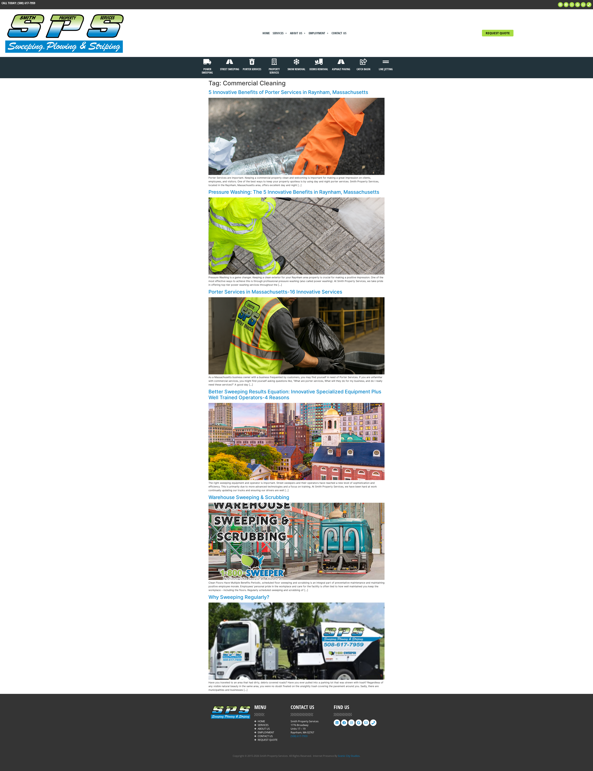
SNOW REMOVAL (296, 69)
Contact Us (339, 33)
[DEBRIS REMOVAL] (319, 62)
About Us (296, 33)
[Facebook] (566, 4)
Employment (317, 33)
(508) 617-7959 (26, 3)
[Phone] (589, 4)
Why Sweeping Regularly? (238, 597)
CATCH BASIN (363, 69)
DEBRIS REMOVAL (318, 69)
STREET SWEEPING (229, 69)
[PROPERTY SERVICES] (274, 62)
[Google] (577, 4)
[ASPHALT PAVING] (341, 62)
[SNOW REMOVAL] (296, 62)
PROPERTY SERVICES (274, 70)
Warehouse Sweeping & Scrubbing (248, 497)
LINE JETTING (386, 69)
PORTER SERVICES (252, 69)
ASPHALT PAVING (341, 69)
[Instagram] (571, 4)
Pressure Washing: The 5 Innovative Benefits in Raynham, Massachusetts (293, 192)
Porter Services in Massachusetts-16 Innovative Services (275, 292)
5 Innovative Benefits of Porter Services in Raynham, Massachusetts (288, 92)
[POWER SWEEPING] (207, 62)
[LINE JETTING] (386, 62)
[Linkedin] (560, 4)
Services (278, 33)
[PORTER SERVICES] (252, 62)
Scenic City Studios (349, 756)
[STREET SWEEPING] (230, 62)
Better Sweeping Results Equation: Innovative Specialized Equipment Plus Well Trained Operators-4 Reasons (294, 394)
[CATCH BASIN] (363, 62)
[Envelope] (583, 4)
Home (266, 33)
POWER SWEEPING (207, 70)
